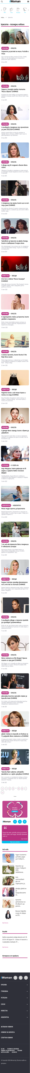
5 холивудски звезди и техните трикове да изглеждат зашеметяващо (14, 621)
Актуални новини (7, 1027)
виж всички (5, 923)
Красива (5, 48)
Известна (5, 276)
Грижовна (4, 991)
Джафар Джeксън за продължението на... (21, 892)
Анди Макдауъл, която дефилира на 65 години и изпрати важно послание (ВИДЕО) (13, 470)
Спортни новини (7, 1038)
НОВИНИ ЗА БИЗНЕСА (8, 1032)
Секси (3, 1004)
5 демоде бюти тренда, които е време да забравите (15, 432)
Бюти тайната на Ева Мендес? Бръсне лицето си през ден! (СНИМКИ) (14, 659)
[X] (19, 822)
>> (2, 792)
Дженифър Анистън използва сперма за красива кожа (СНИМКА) (14, 697)
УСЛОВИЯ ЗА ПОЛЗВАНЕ (13, 1049)
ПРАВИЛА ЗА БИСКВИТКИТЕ (8, 1050)
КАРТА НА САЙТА (5, 1052)
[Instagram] (24, 822)
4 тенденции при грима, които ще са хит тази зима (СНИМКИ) (15, 204)
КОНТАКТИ (14, 1052)
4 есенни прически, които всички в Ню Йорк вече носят (14, 356)
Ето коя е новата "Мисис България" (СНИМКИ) (13, 280)
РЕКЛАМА (20, 1050)
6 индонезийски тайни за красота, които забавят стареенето (15, 318)
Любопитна (6, 505)
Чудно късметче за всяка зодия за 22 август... (21, 857)
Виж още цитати (15, 842)
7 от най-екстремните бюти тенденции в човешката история (15, 545)
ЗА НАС (2, 1049)
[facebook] (15, 822)
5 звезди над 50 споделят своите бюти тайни (14, 166)
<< (2, 789)
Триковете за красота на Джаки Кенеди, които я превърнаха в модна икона (14, 242)
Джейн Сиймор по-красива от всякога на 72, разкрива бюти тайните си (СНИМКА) (14, 735)
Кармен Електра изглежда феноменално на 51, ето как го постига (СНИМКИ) (14, 583)
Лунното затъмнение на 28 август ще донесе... (20, 903)
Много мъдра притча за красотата (13, 509)
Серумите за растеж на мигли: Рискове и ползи (15, 52)
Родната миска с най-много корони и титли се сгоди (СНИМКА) (13, 394)
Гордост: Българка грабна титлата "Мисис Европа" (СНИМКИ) (13, 90)
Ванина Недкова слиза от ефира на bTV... (21, 913)
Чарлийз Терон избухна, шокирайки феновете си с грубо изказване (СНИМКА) (15, 773)
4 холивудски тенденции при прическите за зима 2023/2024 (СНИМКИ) (14, 128)
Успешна (5, 465)
